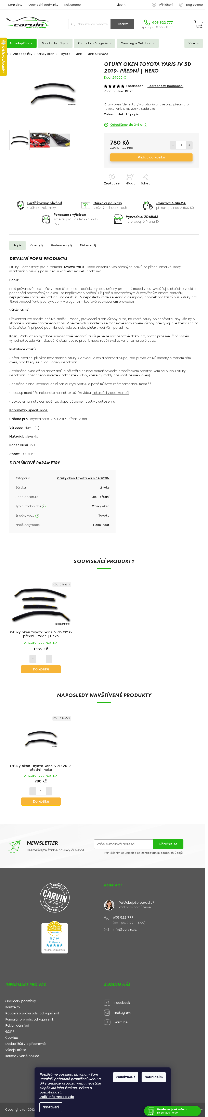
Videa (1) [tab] (36, 245)
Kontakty (15, 5)
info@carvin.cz (125, 929)
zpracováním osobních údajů (162, 853)
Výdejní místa (15, 1050)
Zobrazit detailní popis (121, 114)
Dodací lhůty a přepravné (25, 1044)
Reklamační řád (17, 1025)
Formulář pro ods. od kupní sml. (29, 1019)
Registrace (194, 5)
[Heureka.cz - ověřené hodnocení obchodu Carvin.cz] (54, 937)
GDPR (9, 1032)
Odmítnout (125, 1077)
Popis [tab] (17, 245)
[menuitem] (21, 43)
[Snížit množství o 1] (173, 145)
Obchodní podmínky (43, 5)
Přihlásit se (168, 844)
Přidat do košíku (151, 157)
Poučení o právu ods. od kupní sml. (32, 1013)
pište (91, 327)
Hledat (122, 24)
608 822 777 (123, 917)
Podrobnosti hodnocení (165, 86)
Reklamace (72, 5)
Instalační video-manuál (110, 393)
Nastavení (51, 1107)
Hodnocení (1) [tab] (61, 245)
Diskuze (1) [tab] (88, 245)
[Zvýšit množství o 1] (189, 145)
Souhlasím (154, 1077)
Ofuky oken (100, 506)
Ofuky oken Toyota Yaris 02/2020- (83, 478)
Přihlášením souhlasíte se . (144, 853)
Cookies (11, 1038)
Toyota (103, 515)
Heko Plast (125, 91)
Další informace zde (56, 1097)
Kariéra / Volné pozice (22, 1056)
